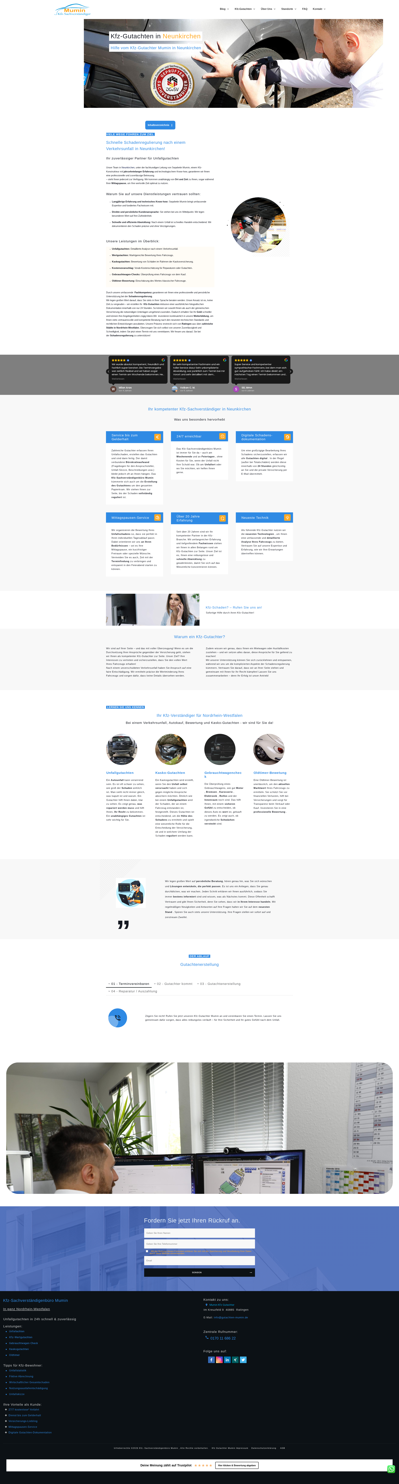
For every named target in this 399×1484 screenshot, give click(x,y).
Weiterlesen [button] (118, 379)
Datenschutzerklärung (263, 1448)
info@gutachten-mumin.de (231, 1317)
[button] (290, 371)
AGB (282, 1448)
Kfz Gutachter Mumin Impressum (230, 1448)
